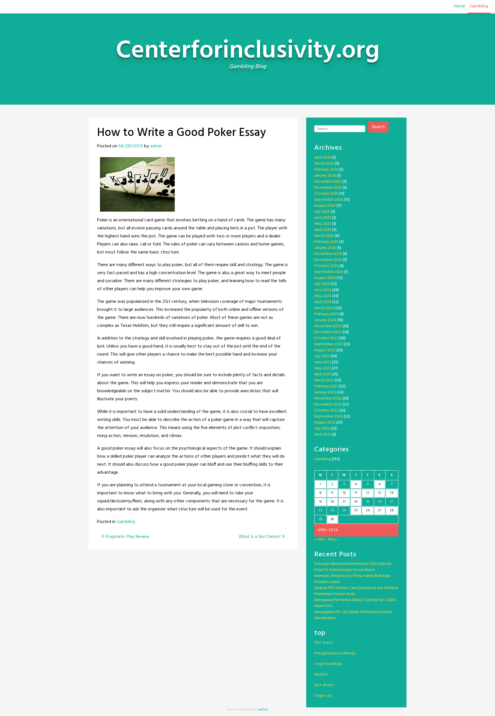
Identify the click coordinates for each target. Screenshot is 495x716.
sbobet (321, 674)
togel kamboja (328, 664)
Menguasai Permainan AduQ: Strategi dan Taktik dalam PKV (355, 603)
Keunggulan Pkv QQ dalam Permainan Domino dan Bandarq (353, 615)
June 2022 (322, 434)
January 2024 (325, 320)
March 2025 (324, 236)
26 (368, 510)
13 (379, 492)
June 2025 (322, 217)
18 (356, 501)
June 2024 (322, 290)
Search (378, 127)
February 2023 (326, 386)
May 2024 (322, 296)
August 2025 (324, 205)
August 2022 (324, 422)
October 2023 (326, 338)
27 (379, 510)
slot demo (324, 685)
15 (320, 501)
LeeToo (263, 710)
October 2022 (326, 410)
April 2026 (322, 157)
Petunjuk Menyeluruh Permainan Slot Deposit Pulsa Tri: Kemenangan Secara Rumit (353, 567)
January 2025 (325, 248)
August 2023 (324, 350)
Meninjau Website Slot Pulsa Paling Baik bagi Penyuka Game (352, 579)
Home (459, 6)
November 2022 (328, 404)
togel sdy (323, 695)
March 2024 (324, 308)
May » (333, 539)
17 (344, 501)
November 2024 (328, 260)
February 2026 (326, 169)
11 (356, 492)
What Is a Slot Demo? (260, 537)
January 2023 (325, 392)
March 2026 (324, 163)
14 (391, 492)
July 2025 (322, 211)
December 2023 (327, 326)
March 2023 (324, 380)
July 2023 (322, 356)
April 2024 (322, 302)
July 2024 (322, 284)
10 (344, 492)
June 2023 (322, 362)
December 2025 (327, 181)
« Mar (319, 539)
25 (356, 510)
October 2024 (326, 266)
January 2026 (325, 175)
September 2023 (328, 344)
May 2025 (322, 224)
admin (156, 146)
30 (332, 519)
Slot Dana (323, 642)
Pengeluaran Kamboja (334, 653)
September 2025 (328, 199)
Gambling (479, 6)
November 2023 (328, 332)
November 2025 (328, 187)
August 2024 (325, 278)
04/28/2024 (130, 146)
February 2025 (326, 242)
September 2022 (328, 416)
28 (392, 510)
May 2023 (322, 368)
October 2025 (326, 193)
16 (332, 501)
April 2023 (322, 374)
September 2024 (328, 272)
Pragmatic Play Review (127, 537)
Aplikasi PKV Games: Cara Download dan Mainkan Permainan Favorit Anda (356, 591)
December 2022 (327, 398)
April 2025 (322, 230)
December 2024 (328, 254)
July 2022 (322, 428)
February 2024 (326, 314)
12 (367, 492)
